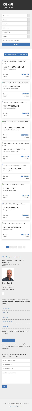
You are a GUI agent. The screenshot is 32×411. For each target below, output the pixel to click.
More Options (23, 54)
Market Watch (7, 340)
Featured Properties (10, 54)
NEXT (20, 247)
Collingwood (6, 308)
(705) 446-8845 (9, 7)
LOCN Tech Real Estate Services (15, 403)
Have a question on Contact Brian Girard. (14, 355)
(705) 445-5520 (10, 289)
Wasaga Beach (7, 321)
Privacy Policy (13, 406)
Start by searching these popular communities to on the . (16, 301)
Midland (5, 326)
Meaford (5, 317)
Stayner (5, 312)
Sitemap (20, 406)
